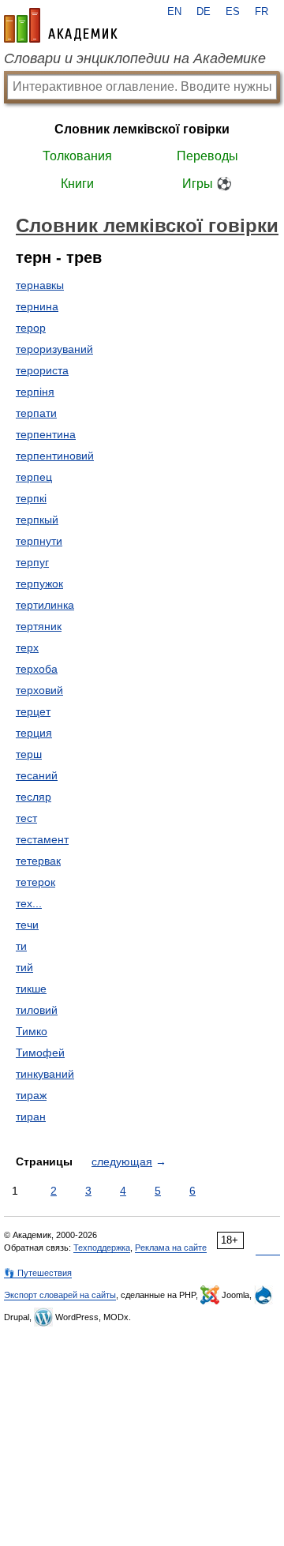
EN (174, 11)
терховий (39, 690)
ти (21, 946)
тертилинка (45, 605)
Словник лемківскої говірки (142, 129)
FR (261, 11)
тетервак (38, 860)
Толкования (77, 156)
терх (27, 647)
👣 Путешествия (38, 1273)
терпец (34, 477)
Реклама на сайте (171, 1247)
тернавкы (40, 285)
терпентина (46, 434)
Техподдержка (101, 1247)
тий (24, 967)
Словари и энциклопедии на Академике (135, 58)
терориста (42, 370)
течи (27, 924)
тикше (31, 988)
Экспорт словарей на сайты (60, 1295)
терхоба (37, 668)
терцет (33, 711)
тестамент (42, 839)
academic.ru (61, 25)
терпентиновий (55, 455)
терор (31, 327)
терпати (36, 413)
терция (34, 732)
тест (26, 818)
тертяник (39, 626)
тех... (29, 903)
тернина (37, 306)
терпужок (39, 583)
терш (29, 754)
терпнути (39, 541)
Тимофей (40, 1052)
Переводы (207, 156)
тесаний (37, 775)
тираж (31, 1095)
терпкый (37, 519)
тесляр (33, 796)
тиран (31, 1116)
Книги (77, 183)
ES (233, 11)
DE (203, 11)
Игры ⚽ (207, 183)
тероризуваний (54, 349)
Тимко (31, 1031)
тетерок (35, 882)
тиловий (37, 1010)
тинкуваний (45, 1074)
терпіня (35, 391)
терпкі (31, 498)
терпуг (32, 562)
